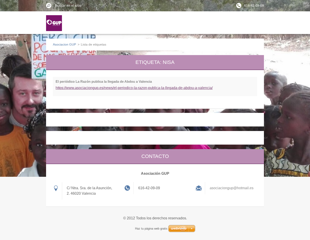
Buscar (49, 5)
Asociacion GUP (64, 44)
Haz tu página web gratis (151, 228)
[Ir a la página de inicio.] (54, 25)
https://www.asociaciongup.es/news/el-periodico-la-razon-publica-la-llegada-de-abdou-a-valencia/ (134, 88)
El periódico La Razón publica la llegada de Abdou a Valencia (104, 81)
